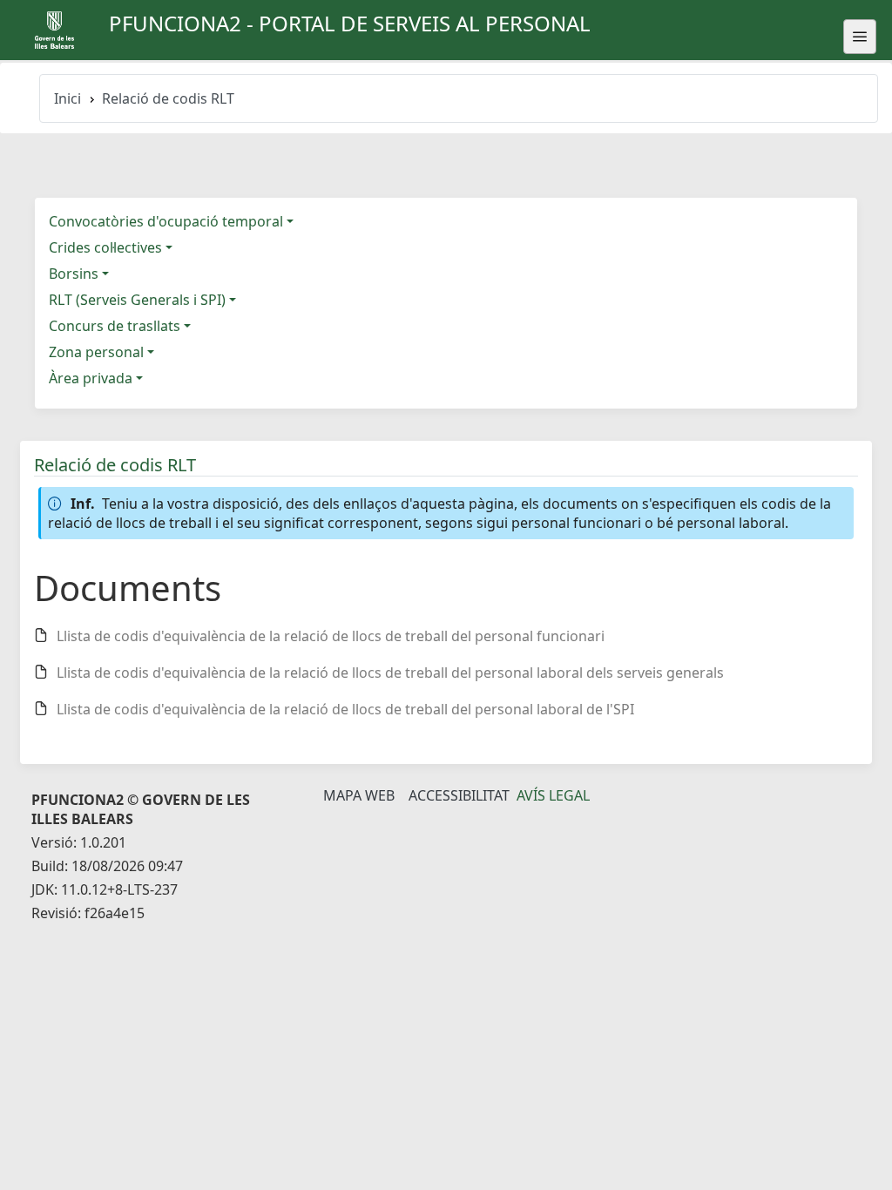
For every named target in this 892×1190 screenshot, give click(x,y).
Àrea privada (90, 378)
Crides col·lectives (105, 247)
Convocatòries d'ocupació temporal (166, 221)
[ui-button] (859, 36)
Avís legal (553, 795)
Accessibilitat (459, 795)
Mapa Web (359, 795)
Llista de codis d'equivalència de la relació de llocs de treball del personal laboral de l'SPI (345, 709)
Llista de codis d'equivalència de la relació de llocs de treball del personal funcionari (331, 636)
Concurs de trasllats (114, 325)
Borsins (73, 273)
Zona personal (96, 352)
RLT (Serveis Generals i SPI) (137, 299)
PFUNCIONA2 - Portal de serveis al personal (350, 23)
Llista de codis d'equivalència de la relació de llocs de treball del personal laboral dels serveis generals (390, 672)
